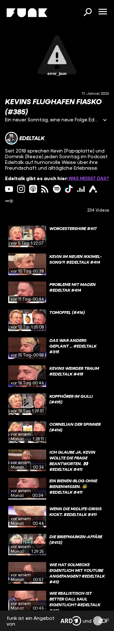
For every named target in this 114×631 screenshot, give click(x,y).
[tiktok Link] (69, 189)
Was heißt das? (89, 178)
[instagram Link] (21, 189)
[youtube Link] (9, 189)
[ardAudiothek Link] (93, 189)
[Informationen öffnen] (105, 121)
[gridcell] (57, 236)
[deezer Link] (81, 189)
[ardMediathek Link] (9, 201)
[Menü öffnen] (102, 12)
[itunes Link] (33, 189)
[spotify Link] (57, 189)
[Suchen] (87, 13)
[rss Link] (45, 189)
